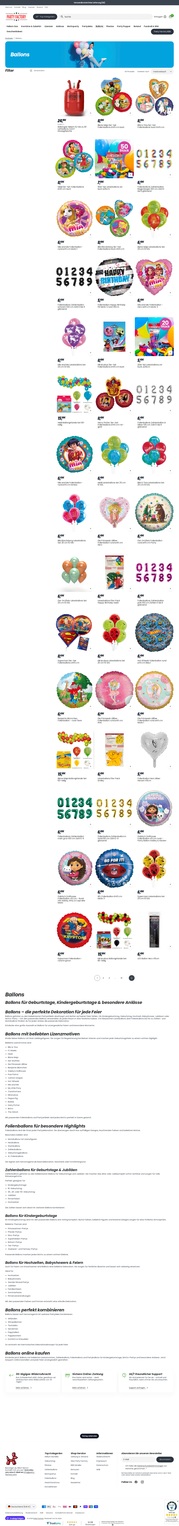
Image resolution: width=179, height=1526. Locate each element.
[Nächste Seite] (132, 978)
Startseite (9, 38)
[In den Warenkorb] (90, 113)
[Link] (33, 1381)
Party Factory (38, 1518)
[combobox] (108, 17)
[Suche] (61, 17)
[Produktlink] (74, 105)
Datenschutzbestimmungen (150, 1466)
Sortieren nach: (143, 72)
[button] (160, 16)
